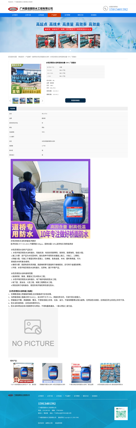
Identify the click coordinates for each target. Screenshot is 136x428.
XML (77, 417)
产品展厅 (54, 15)
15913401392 (118, 9)
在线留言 (93, 15)
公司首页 (15, 15)
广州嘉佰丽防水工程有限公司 (47, 417)
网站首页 (21, 57)
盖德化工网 (48, 423)
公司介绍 (28, 15)
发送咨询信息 (75, 100)
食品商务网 (58, 423)
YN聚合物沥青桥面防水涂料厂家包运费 (81, 384)
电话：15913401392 (44, 410)
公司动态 (41, 15)
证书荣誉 (67, 15)
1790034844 (59, 410)
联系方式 (80, 15)
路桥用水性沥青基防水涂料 (40, 57)
